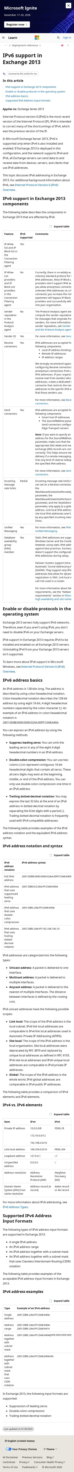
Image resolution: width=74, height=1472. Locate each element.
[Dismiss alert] (68, 5)
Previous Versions (32, 1457)
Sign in (67, 37)
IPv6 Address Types (15, 1207)
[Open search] (58, 38)
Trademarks (28, 1467)
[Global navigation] (3, 38)
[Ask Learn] (62, 45)
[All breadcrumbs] (6, 45)
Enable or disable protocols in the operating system (35, 91)
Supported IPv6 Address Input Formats (28, 100)
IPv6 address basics (17, 96)
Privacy (23, 1462)
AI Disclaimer (10, 1457)
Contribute (9, 1462)
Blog (49, 1457)
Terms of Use (10, 1467)
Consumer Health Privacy (48, 1462)
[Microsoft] (37, 37)
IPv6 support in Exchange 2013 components (31, 87)
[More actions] (68, 45)
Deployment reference (25, 45)
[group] (37, 416)
